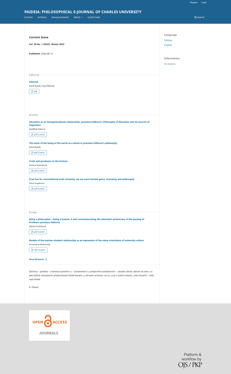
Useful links (94, 17)
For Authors (169, 63)
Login (204, 2)
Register (194, 2)
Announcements (60, 17)
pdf (35, 91)
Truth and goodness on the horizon (48, 161)
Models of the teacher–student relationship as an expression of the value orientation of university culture (86, 240)
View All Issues (36, 259)
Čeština (168, 40)
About (77, 17)
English (168, 44)
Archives (42, 17)
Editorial (33, 81)
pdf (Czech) (39, 134)
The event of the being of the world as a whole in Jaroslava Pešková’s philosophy (73, 143)
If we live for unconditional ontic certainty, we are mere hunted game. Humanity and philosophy (81, 179)
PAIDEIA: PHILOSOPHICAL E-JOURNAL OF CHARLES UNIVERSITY (82, 11)
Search (200, 17)
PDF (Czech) (39, 249)
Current (28, 17)
